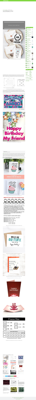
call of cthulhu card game (6, 377)
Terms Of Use (17, 397)
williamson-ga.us (4, 153)
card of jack (12, 377)
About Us (18, 397)
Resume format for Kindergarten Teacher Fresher (29, 61)
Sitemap (13, 397)
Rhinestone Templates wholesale (6, 385)
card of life (13, 377)
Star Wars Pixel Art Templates (13, 392)
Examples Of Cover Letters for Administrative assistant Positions (9, 392)
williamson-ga (5, 0)
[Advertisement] (18, 6)
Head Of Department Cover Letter (14, 385)
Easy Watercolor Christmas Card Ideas (21, 392)
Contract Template (27, 75)
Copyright (14, 397)
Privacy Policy (23, 397)
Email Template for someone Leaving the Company (29, 51)
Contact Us (20, 397)
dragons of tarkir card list (17, 377)
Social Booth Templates (29, 36)
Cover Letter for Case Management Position (22, 385)
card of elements (9, 377)
